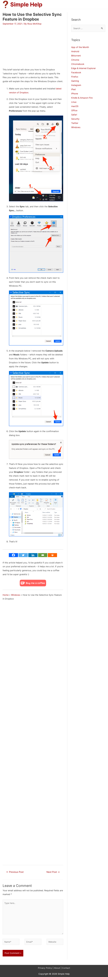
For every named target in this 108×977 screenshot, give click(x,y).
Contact (66, 968)
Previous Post (15, 872)
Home (6, 595)
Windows (15, 595)
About (57, 968)
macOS (74, 106)
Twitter (74, 123)
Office (74, 110)
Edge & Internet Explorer (83, 68)
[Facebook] (13, 555)
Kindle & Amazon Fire (82, 97)
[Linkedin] (33, 555)
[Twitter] (23, 555)
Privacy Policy (45, 968)
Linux (74, 102)
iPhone (74, 93)
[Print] (52, 555)
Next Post (53, 872)
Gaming (75, 81)
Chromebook (77, 64)
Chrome (75, 60)
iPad (73, 89)
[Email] (42, 555)
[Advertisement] (25, 43)
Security (75, 119)
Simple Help (26, 4)
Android (75, 51)
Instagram (76, 85)
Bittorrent (76, 55)
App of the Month (80, 47)
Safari (74, 114)
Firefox (74, 76)
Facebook (76, 72)
